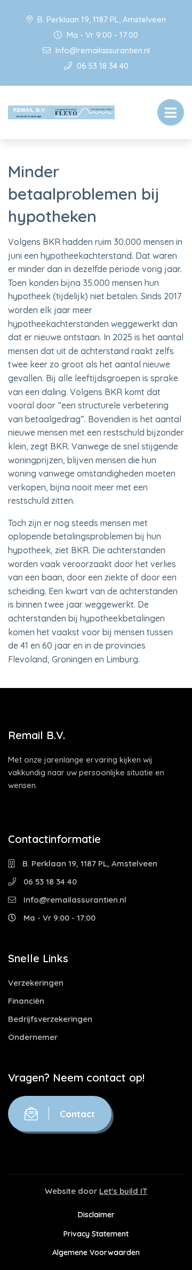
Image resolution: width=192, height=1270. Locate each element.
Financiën (26, 1001)
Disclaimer (96, 1214)
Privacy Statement (96, 1234)
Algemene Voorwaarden (96, 1252)
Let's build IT (123, 1191)
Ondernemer (33, 1037)
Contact (77, 1113)
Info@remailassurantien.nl (101, 50)
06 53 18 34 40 (102, 66)
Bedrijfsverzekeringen (50, 1019)
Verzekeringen (35, 983)
